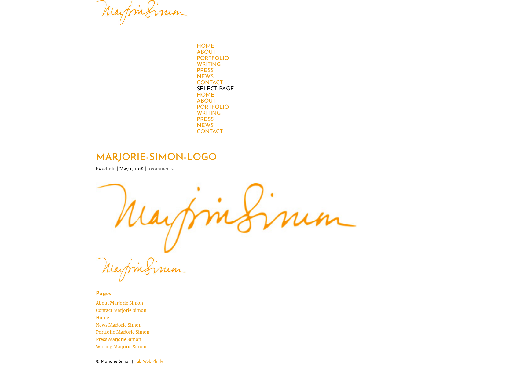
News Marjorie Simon (118, 325)
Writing (209, 113)
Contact (210, 132)
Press (205, 119)
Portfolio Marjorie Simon (122, 332)
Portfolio (213, 107)
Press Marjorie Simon (118, 339)
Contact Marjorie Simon (121, 310)
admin (109, 169)
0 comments (160, 169)
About (206, 101)
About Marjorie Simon (119, 303)
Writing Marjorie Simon (121, 346)
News (205, 126)
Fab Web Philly (148, 361)
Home (206, 95)
